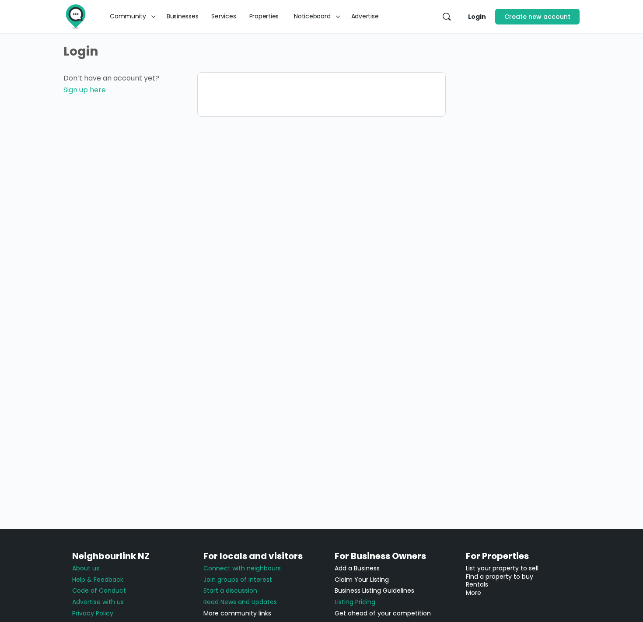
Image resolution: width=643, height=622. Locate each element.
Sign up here (84, 90)
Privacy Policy (92, 613)
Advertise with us (98, 602)
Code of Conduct (99, 590)
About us (85, 568)
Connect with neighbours (242, 568)
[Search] (446, 16)
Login (477, 16)
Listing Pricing (355, 602)
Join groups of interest (237, 579)
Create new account (537, 16)
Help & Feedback (97, 579)
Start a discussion (230, 590)
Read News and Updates (240, 602)
